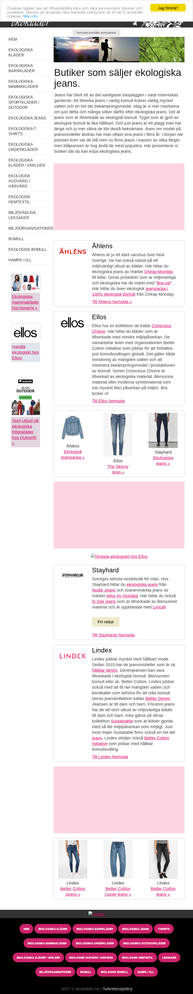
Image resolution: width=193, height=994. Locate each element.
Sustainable (122, 721)
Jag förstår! (168, 8)
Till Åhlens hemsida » (112, 301)
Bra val (163, 283)
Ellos (118, 461)
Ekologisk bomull (27, 249)
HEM (12, 39)
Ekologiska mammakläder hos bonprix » (25, 302)
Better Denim (157, 698)
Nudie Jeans (104, 590)
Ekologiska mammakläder (47, 943)
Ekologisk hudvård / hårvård (19, 181)
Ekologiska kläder (52, 929)
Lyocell (159, 607)
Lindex (73, 883)
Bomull (16, 239)
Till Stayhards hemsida (113, 635)
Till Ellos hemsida (108, 401)
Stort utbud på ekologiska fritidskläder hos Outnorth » (25, 432)
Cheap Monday (158, 271)
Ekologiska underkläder (95, 943)
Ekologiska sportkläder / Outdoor (23, 102)
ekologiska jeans (142, 584)
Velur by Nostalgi (122, 595)
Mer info (30, 16)
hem (26, 929)
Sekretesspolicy (118, 988)
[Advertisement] (119, 197)
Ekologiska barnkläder (94, 929)
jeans (97, 738)
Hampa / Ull (20, 260)
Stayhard (163, 452)
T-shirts (164, 929)
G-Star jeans (104, 601)
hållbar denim (104, 670)
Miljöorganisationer (30, 228)
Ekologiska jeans (27, 118)
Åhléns (72, 446)
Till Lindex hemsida (110, 756)
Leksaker (169, 957)
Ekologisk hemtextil (137, 957)
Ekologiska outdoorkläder (144, 943)
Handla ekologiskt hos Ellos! (25, 352)
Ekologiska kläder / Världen (38, 957)
